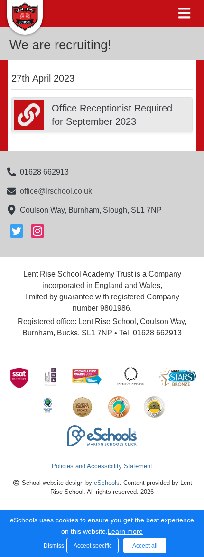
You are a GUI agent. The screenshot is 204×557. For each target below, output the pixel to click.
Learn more (125, 531)
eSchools (107, 482)
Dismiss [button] (53, 545)
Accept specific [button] (93, 545)
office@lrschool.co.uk (56, 191)
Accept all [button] (145, 545)
